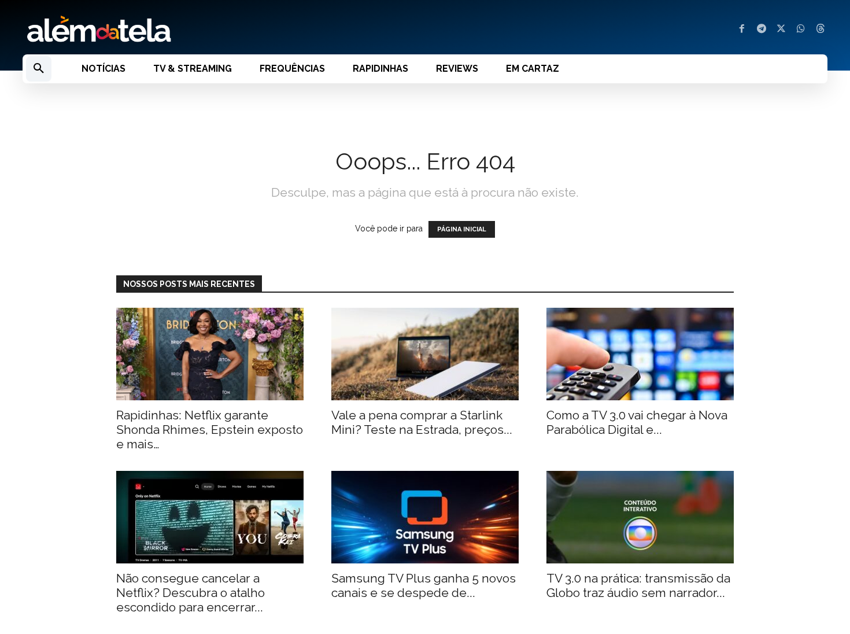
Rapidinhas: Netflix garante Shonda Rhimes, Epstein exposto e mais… (209, 429)
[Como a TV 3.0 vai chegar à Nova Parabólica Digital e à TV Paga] (640, 354)
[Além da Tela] (217, 29)
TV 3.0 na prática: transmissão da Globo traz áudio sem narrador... (638, 585)
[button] (38, 69)
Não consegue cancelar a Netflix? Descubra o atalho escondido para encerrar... (190, 592)
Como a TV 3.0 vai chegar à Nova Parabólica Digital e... (636, 422)
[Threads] (820, 29)
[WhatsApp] (801, 29)
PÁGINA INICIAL (461, 229)
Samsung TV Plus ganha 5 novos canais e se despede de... (423, 585)
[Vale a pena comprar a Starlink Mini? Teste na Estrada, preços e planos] (425, 354)
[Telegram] (761, 29)
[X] (781, 29)
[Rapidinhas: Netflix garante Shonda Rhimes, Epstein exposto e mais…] (210, 354)
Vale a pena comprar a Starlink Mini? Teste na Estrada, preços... (421, 422)
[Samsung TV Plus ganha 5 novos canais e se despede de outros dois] (425, 517)
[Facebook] (742, 29)
